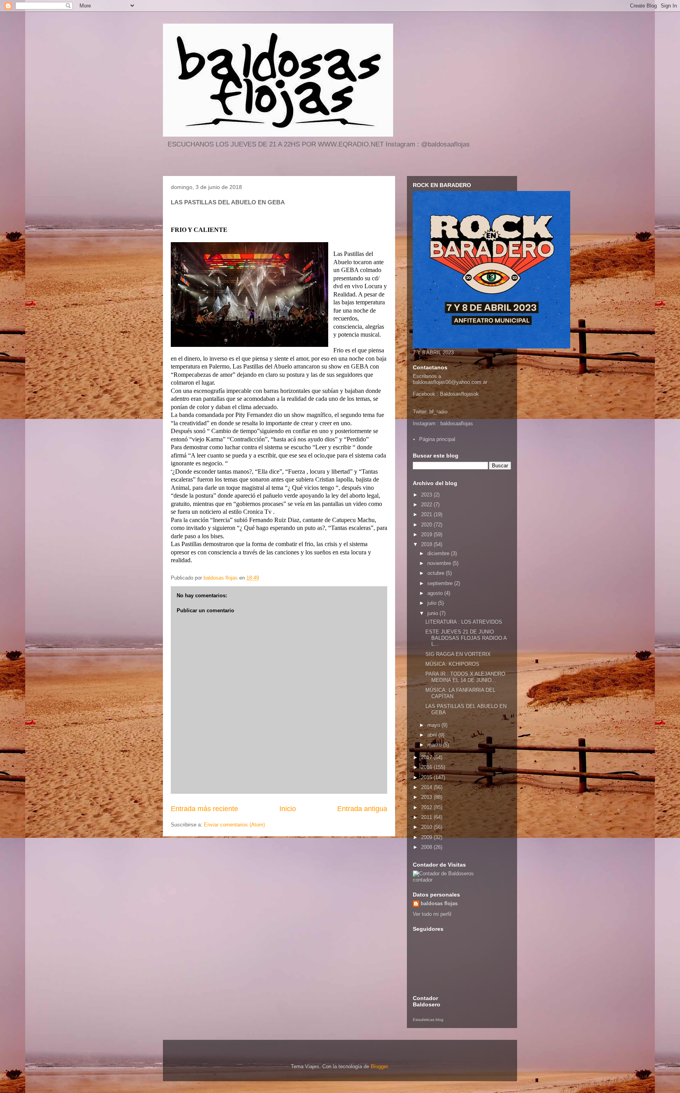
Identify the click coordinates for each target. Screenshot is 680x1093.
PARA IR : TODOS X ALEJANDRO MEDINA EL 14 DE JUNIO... (465, 677)
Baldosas (450, 394)
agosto (435, 593)
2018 (427, 544)
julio (432, 603)
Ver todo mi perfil (432, 914)
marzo (435, 745)
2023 (427, 495)
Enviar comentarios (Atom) (234, 825)
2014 (427, 787)
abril (432, 735)
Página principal (437, 439)
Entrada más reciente (204, 809)
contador (422, 880)
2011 (427, 817)
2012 (427, 807)
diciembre (439, 553)
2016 (427, 767)
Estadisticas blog (428, 1019)
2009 (427, 837)
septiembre (440, 583)
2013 (427, 797)
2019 (427, 534)
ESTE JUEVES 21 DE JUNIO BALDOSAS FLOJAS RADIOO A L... (465, 638)
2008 (427, 847)
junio (433, 613)
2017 (427, 757)
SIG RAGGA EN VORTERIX (458, 654)
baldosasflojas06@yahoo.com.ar (450, 382)
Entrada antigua (362, 809)
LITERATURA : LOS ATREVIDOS (463, 622)
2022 (427, 505)
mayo (434, 725)
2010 (427, 827)
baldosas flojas (439, 903)
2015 (427, 777)
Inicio (287, 809)
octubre (436, 573)
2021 (427, 514)
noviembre (440, 563)
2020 (427, 525)
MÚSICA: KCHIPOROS (452, 664)
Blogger (379, 1066)
